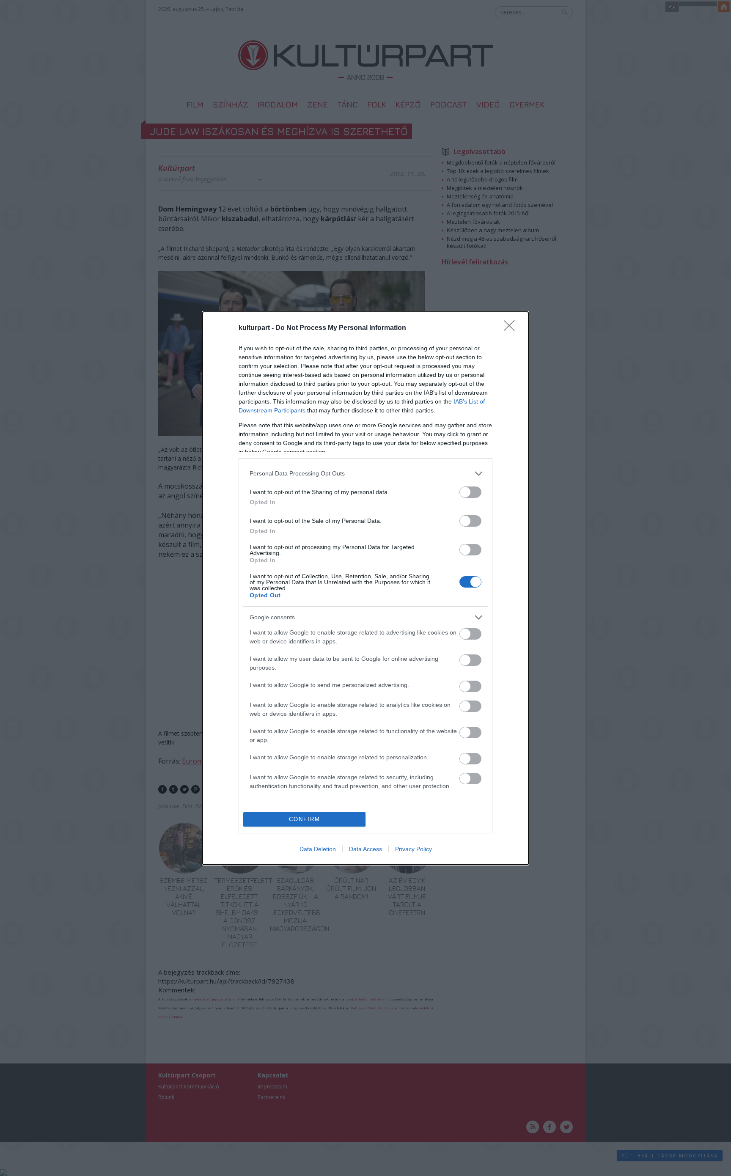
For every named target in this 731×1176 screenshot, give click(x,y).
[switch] (470, 492)
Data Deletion (318, 849)
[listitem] (365, 473)
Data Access (365, 849)
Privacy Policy (413, 849)
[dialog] (365, 588)
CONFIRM (304, 819)
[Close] (512, 328)
